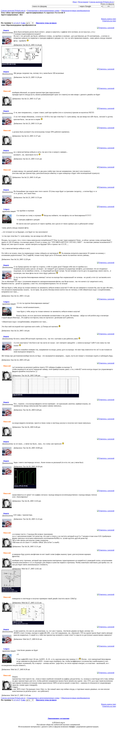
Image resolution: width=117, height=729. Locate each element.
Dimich (6, 30)
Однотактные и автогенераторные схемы (43, 11)
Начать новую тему (108, 19)
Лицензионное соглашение (58, 718)
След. (23, 23)
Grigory (6, 209)
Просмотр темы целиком (46, 23)
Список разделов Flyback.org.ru (101, 2)
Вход (75, 2)
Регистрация (83, 2)
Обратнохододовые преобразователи (75, 11)
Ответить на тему (109, 21)
